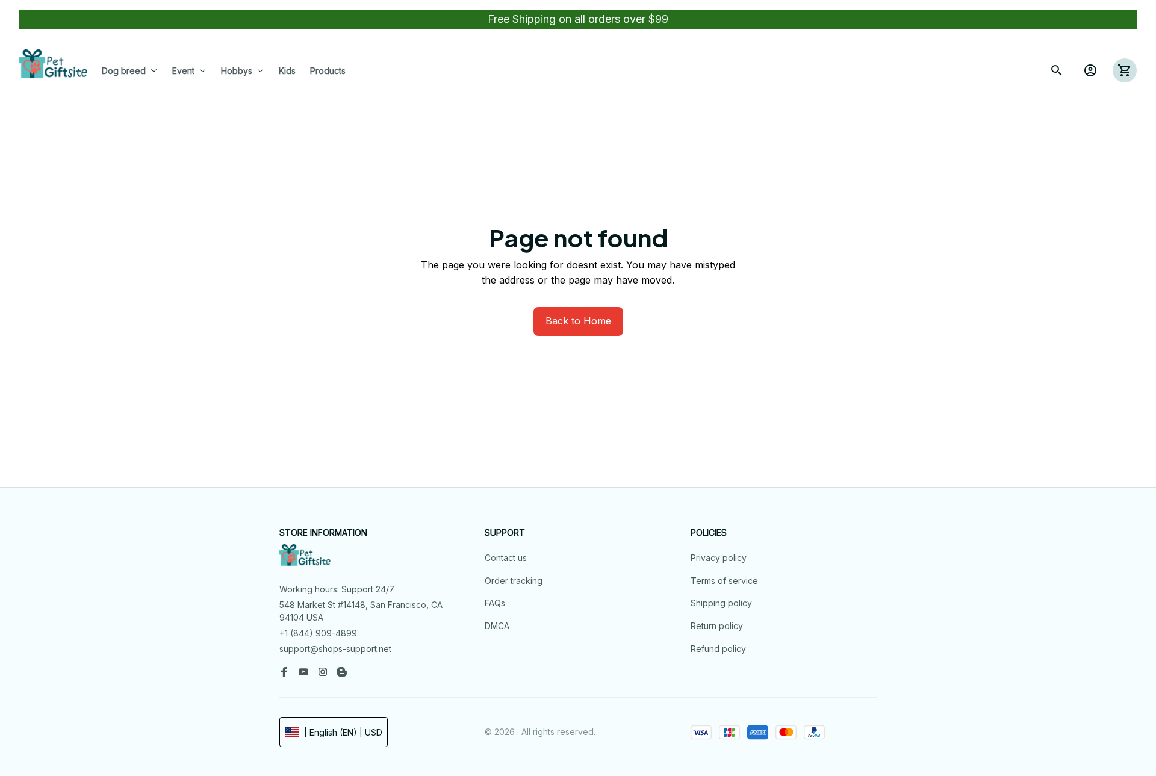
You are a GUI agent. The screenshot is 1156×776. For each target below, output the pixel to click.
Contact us (506, 558)
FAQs (495, 603)
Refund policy (718, 649)
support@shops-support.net (335, 649)
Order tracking (513, 581)
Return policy (717, 626)
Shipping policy (721, 603)
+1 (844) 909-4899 (318, 633)
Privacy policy (719, 558)
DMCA (497, 626)
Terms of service (724, 581)
